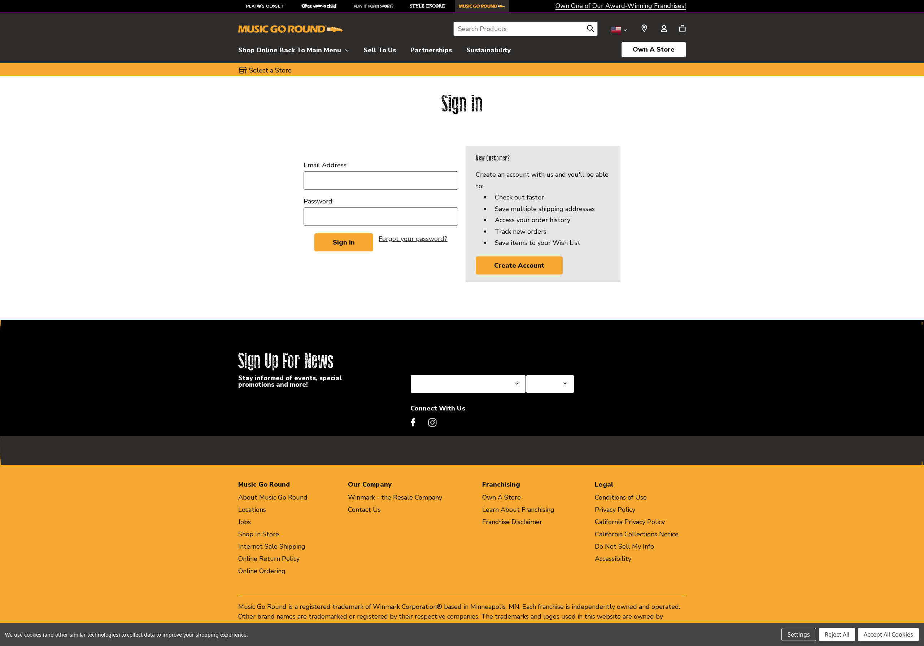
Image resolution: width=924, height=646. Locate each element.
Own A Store (654, 49)
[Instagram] (432, 422)
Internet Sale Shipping (271, 546)
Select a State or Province (449, 357)
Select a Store (547, 357)
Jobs (244, 522)
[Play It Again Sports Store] (373, 6)
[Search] (590, 30)
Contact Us (364, 509)
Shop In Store (258, 534)
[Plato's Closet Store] (265, 6)
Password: (319, 201)
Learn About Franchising (518, 509)
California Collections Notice (637, 534)
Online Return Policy (269, 558)
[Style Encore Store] (428, 6)
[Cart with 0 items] (682, 29)
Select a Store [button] (270, 70)
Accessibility (613, 558)
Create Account (519, 265)
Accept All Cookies (888, 634)
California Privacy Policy (630, 522)
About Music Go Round (273, 497)
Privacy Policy (615, 509)
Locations (252, 509)
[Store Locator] (644, 28)
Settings (799, 634)
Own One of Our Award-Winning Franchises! (620, 5)
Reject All (837, 634)
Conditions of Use (621, 497)
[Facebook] (413, 422)
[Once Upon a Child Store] (319, 6)
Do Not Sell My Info (624, 546)
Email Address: (326, 165)
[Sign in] (663, 29)
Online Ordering (262, 571)
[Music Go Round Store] (482, 6)
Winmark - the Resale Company (395, 497)
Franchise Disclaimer (512, 522)
